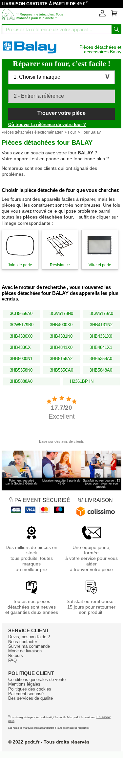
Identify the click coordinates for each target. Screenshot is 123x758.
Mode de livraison (25, 650)
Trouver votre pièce (61, 113)
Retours (15, 655)
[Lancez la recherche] (116, 29)
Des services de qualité (30, 698)
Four (72, 132)
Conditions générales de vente (37, 679)
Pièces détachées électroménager (32, 132)
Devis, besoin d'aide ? (29, 636)
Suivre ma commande (29, 646)
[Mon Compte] (102, 15)
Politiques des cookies (29, 689)
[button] (61, 77)
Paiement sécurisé (26, 693)
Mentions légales (24, 684)
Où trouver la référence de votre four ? (47, 124)
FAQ (12, 660)
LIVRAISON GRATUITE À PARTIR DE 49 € (43, 3)
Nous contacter (22, 641)
